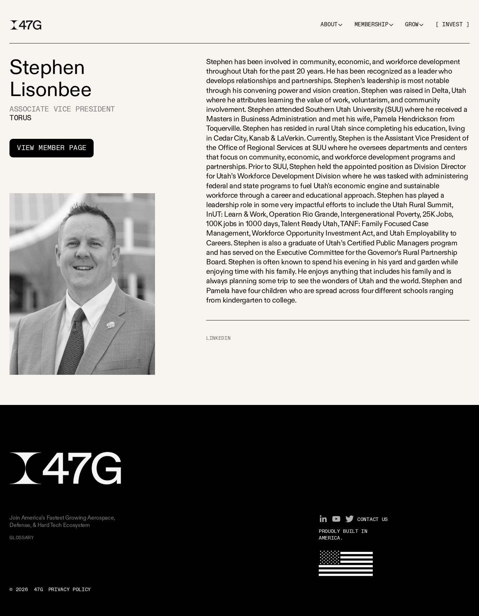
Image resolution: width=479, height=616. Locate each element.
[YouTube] (336, 519)
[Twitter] (349, 519)
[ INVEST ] (453, 25)
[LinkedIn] (323, 519)
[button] (332, 25)
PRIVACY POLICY (69, 589)
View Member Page (51, 148)
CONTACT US (372, 519)
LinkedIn (218, 338)
